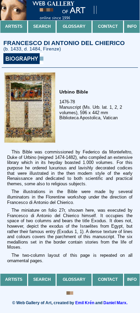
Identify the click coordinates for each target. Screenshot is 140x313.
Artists (13, 26)
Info (132, 26)
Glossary (74, 26)
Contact (108, 26)
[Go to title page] (54, 18)
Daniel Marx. (115, 302)
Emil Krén (84, 302)
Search (42, 26)
